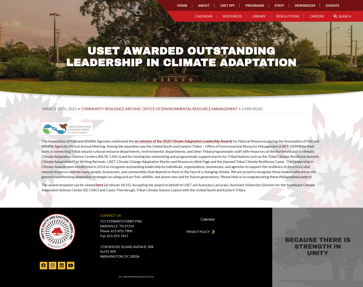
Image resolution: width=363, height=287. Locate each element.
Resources (232, 16)
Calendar (203, 16)
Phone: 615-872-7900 (116, 231)
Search (345, 16)
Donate (333, 5)
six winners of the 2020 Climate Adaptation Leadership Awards (183, 141)
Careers (317, 16)
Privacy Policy (198, 232)
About (204, 5)
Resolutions (287, 16)
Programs (254, 5)
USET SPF (227, 5)
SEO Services (148, 277)
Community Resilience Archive (111, 109)
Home (182, 5)
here (99, 185)
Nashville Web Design (132, 277)
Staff (279, 5)
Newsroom (305, 5)
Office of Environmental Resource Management (190, 109)
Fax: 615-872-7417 (114, 236)
